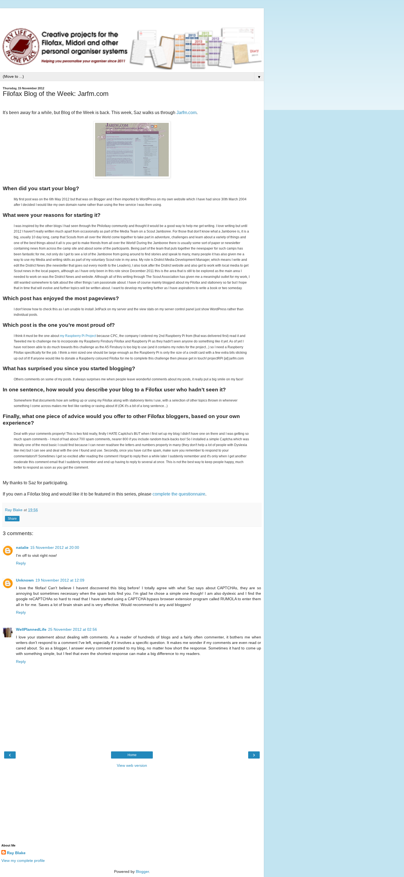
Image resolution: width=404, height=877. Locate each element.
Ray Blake (16, 853)
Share (12, 519)
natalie (22, 547)
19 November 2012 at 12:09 (59, 580)
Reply (21, 563)
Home (132, 755)
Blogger (142, 871)
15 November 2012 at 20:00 (54, 547)
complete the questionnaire (179, 494)
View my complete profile (23, 860)
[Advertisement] (132, 15)
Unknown (25, 580)
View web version (132, 765)
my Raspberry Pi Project (78, 336)
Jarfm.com (186, 112)
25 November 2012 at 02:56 (72, 629)
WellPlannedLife (31, 629)
